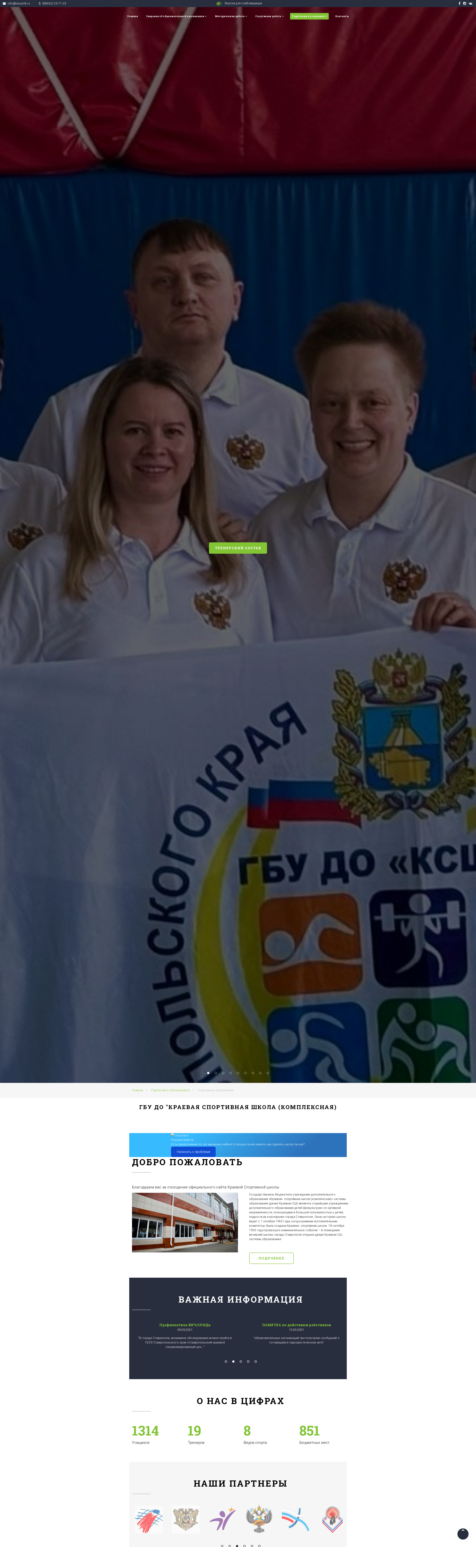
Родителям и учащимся (308, 16)
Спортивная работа (268, 16)
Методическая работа (230, 16)
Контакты (342, 16)
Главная (132, 16)
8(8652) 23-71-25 (54, 3)
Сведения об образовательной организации (175, 16)
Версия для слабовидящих (243, 3)
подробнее (279, 559)
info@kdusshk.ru (19, 3)
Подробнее (271, 1258)
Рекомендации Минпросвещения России (185, 1325)
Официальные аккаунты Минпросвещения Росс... (295, 1325)
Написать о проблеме (193, 1152)
